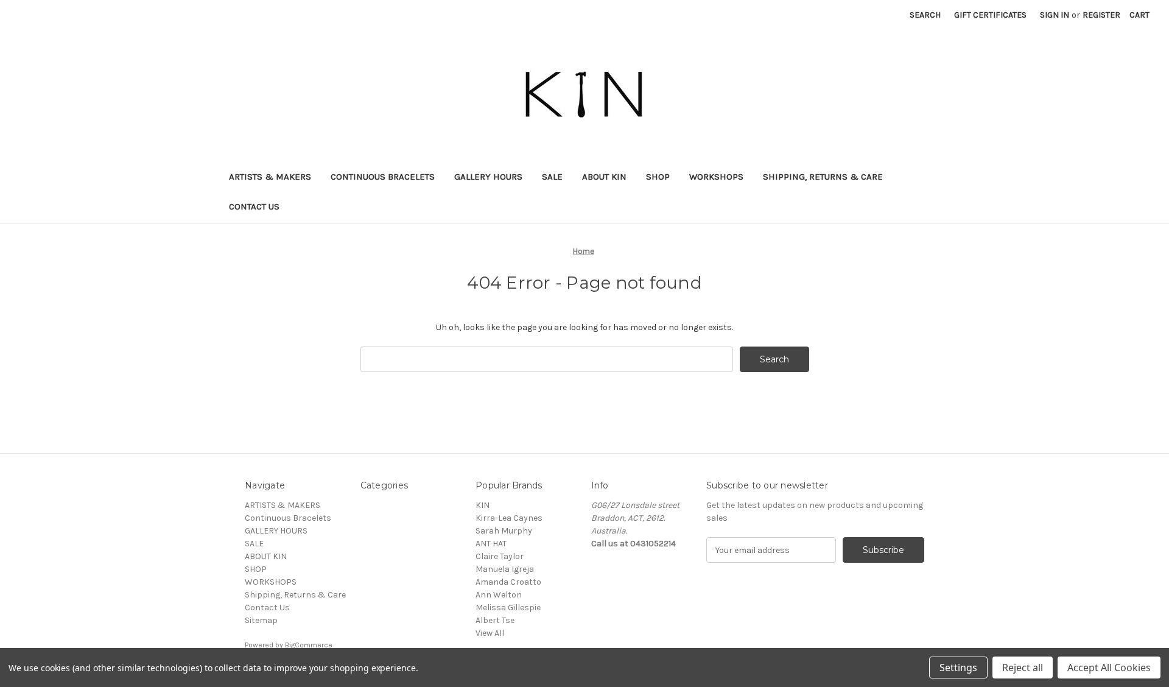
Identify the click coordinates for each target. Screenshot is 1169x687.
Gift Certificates (990, 15)
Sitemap (261, 620)
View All (490, 633)
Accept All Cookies (1109, 667)
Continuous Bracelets (383, 176)
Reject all (1022, 667)
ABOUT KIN (604, 176)
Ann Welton (499, 595)
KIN (483, 505)
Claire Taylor (500, 556)
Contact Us (254, 206)
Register (1101, 15)
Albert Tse (495, 620)
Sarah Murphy (504, 531)
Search (925, 15)
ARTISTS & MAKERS (270, 176)
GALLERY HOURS (488, 176)
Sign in (1054, 15)
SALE (552, 176)
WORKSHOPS (716, 176)
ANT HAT (491, 543)
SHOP (658, 176)
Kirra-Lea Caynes (509, 518)
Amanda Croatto (508, 582)
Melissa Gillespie (508, 607)
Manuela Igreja (505, 569)
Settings (958, 667)
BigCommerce (308, 645)
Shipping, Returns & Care (823, 176)
